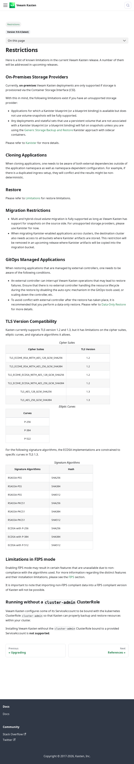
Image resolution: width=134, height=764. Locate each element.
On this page (16, 41)
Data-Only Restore (114, 304)
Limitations (33, 198)
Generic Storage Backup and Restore (48, 130)
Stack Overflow (13, 734)
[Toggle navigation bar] (5, 5)
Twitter (7, 740)
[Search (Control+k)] (128, 5)
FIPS (71, 577)
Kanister (31, 143)
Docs (6, 714)
